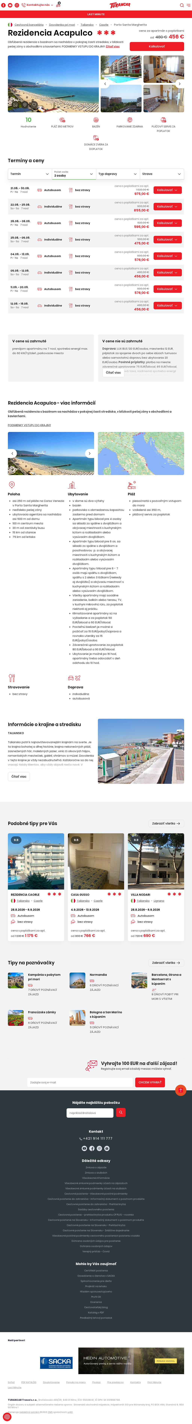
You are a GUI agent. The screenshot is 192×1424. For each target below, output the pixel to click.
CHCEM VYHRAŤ (96, 738)
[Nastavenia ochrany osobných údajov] (7, 1417)
